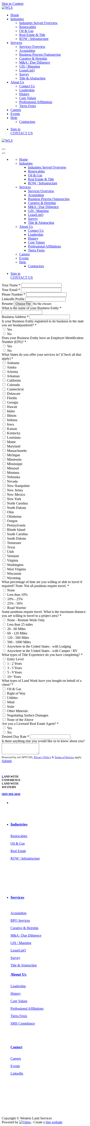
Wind (10, 702)
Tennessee (14, 543)
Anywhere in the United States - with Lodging (39, 646)
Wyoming (14, 578)
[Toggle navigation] (3, 149)
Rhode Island (16, 530)
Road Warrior (16, 608)
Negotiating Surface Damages (27, 715)
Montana (13, 472)
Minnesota (14, 459)
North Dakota (16, 508)
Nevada (12, 481)
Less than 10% (17, 594)
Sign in (15, 129)
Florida (12, 398)
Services (17, 897)
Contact (16, 1047)
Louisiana (14, 437)
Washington (15, 565)
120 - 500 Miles (18, 637)
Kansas (12, 429)
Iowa (10, 424)
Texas (11, 547)
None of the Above (20, 720)
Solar (10, 706)
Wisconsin (14, 573)
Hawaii (12, 407)
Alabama (13, 363)
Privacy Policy (42, 757)
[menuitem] (14, 15)
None (11, 590)
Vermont (13, 556)
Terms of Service (64, 757)
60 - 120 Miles (17, 633)
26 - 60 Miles (16, 629)
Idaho (11, 411)
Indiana (12, 420)
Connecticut (15, 389)
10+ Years (14, 677)
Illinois (11, 415)
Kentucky (14, 433)
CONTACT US (21, 133)
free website (54, 1122)
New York (14, 499)
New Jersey (15, 490)
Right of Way (16, 693)
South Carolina (17, 534)
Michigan (13, 455)
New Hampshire (18, 486)
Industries (19, 824)
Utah (10, 551)
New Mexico (16, 494)
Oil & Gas (14, 689)
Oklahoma (14, 516)
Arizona (12, 372)
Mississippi (14, 464)
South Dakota (16, 538)
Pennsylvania (16, 525)
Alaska (11, 367)
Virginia (12, 560)
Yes (9, 329)
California (14, 380)
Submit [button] (7, 761)
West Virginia (16, 569)
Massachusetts (17, 451)
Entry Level (15, 659)
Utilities (12, 698)
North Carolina (17, 503)
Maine (11, 442)
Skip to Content (12, 3)
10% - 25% (15, 599)
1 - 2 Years (14, 663)
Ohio (10, 512)
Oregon (12, 521)
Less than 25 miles (20, 624)
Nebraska (13, 477)
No (9, 334)
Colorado (13, 385)
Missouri (13, 468)
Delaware (13, 393)
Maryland (13, 446)
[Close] (3, 153)
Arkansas (13, 376)
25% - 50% (15, 603)
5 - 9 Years (14, 672)
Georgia (12, 402)
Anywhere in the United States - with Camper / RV (42, 651)
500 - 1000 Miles (19, 642)
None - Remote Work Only (26, 620)
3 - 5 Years (14, 668)
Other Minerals (17, 711)
